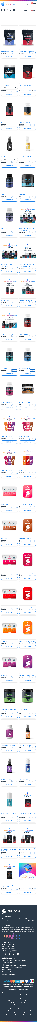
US (34, 10)
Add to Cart (9, 57)
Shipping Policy (23, 989)
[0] (30, 4)
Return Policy (13, 989)
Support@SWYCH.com (12, 951)
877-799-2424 (9, 945)
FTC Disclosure (28, 987)
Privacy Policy (8, 987)
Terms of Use (18, 987)
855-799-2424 (10, 949)
